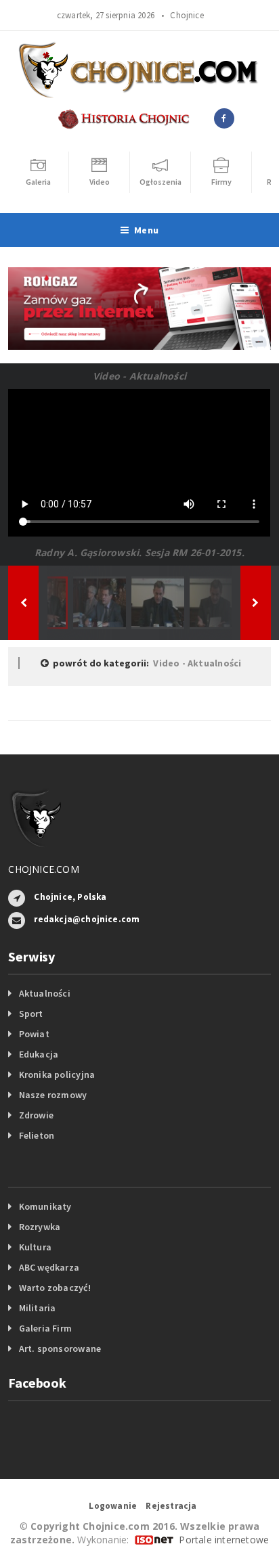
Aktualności (44, 993)
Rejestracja (171, 1506)
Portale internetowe (224, 1539)
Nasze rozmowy (53, 1095)
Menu (146, 230)
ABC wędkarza (49, 1267)
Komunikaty (45, 1206)
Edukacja (39, 1054)
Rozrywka (40, 1227)
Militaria (37, 1308)
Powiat (34, 1034)
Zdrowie (36, 1115)
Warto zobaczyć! (55, 1287)
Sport (31, 1013)
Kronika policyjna (57, 1074)
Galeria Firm (45, 1328)
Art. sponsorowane (60, 1348)
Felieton (37, 1135)
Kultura (35, 1247)
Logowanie (113, 1506)
